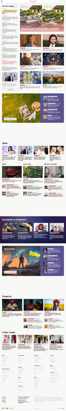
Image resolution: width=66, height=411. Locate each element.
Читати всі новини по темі (10, 119)
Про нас (4, 400)
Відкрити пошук (64, 1)
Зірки (3, 355)
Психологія (36, 360)
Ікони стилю (20, 360)
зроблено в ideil (60, 408)
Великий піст (36, 383)
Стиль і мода (21, 355)
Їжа (18, 380)
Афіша (51, 365)
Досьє (3, 361)
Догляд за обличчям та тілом (7, 370)
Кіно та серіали (46, 48)
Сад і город (23, 26)
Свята (35, 377)
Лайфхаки (20, 373)
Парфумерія (23, 66)
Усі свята (45, 85)
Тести (35, 370)
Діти (19, 392)
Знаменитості (23, 48)
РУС (61, 1)
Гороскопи (45, 66)
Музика (3, 363)
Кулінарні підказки (6, 179)
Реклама (4, 401)
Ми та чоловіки (31, 318)
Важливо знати (36, 361)
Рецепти (49, 115)
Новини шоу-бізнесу (5, 356)
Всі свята (35, 387)
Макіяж (3, 373)
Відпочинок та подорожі (38, 368)
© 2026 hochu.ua (37, 408)
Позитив (35, 232)
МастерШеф (52, 360)
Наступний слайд (61, 18)
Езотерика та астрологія (52, 96)
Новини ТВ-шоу (53, 356)
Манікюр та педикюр (5, 375)
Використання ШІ (22, 400)
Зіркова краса (4, 360)
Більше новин (10, 89)
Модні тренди (20, 361)
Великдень (36, 385)
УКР (59, 1)
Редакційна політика (22, 398)
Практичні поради (6, 344)
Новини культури (53, 368)
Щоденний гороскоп (53, 382)
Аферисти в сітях (53, 361)
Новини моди (20, 356)
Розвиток (4, 312)
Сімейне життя (20, 390)
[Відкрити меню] (2, 1)
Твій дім (20, 367)
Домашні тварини (21, 370)
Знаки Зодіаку (52, 380)
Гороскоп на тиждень (54, 375)
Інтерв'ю (3, 365)
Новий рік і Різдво (37, 380)
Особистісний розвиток (38, 358)
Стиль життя (37, 365)
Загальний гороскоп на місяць (55, 377)
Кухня (19, 377)
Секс (19, 389)
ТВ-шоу (51, 355)
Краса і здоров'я (5, 368)
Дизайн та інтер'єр (48, 179)
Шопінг (19, 363)
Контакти (4, 398)
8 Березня (35, 382)
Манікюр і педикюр (51, 103)
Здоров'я (3, 378)
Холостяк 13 (52, 358)
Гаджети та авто (37, 373)
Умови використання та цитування (23, 402)
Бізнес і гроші (36, 356)
